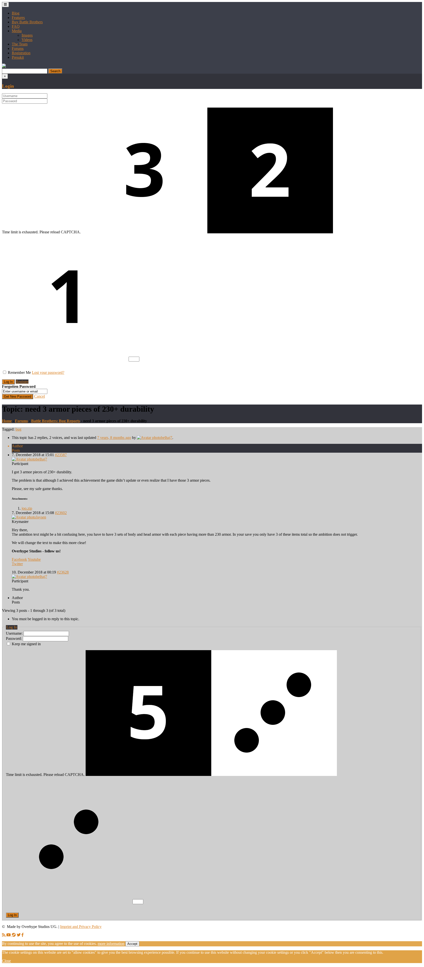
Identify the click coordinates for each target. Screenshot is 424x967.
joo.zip (27, 508)
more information (111, 943)
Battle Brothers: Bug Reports (55, 421)
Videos (27, 40)
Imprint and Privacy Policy (81, 927)
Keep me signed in (26, 644)
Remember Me (19, 372)
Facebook (19, 559)
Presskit (18, 57)
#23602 (61, 513)
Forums (18, 48)
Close (6, 961)
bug (18, 429)
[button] (4, 66)
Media (17, 31)
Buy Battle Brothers (27, 22)
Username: (15, 633)
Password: (14, 638)
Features (18, 17)
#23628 (63, 572)
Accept (132, 944)
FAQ (16, 26)
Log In (12, 915)
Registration (21, 53)
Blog (15, 13)
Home (7, 421)
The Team (19, 44)
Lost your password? (48, 372)
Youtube (34, 559)
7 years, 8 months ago (114, 437)
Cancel (39, 396)
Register (22, 381)
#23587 (61, 455)
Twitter (17, 564)
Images (27, 35)
